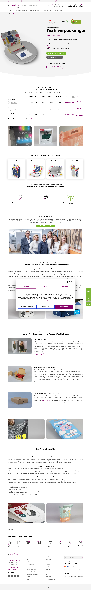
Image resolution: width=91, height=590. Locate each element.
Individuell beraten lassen (32, 118)
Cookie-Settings (68, 587)
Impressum (49, 300)
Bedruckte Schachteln (32, 571)
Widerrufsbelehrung (45, 587)
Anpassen (44, 306)
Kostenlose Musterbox (55, 53)
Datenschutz (75, 587)
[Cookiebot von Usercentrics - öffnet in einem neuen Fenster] (67, 282)
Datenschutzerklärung (64, 300)
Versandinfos (48, 564)
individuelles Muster (69, 102)
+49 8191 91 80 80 (56, 67)
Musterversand (49, 571)
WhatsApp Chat (12, 569)
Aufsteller (39, 354)
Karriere (28, 579)
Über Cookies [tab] (65, 286)
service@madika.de (13, 567)
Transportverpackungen (21, 10)
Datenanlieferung (49, 559)
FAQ (46, 574)
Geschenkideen (30, 564)
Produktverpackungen (49, 271)
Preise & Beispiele (53, 57)
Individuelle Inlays (50, 561)
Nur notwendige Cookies (27, 306)
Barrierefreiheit (61, 587)
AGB (39, 587)
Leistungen (29, 561)
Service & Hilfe (58, 10)
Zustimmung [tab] (26, 286)
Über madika (29, 556)
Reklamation (48, 569)
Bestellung (49, 554)
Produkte (10, 10)
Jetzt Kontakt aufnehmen (45, 225)
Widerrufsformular (53, 587)
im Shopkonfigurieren (79, 102)
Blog (28, 559)
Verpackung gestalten (50, 579)
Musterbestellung (47, 10)
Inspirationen (48, 576)
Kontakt (28, 576)
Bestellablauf (48, 556)
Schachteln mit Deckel (32, 566)
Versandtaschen (68, 399)
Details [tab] (45, 286)
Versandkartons (46, 400)
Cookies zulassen (64, 306)
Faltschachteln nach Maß (32, 569)
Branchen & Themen (35, 10)
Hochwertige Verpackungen (33, 574)
